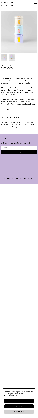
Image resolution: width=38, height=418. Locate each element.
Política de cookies (10, 396)
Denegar (19, 406)
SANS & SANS (7, 2)
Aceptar (19, 401)
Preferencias (19, 412)
